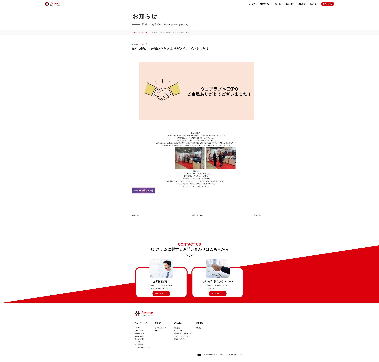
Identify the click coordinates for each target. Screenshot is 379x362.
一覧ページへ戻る (196, 215)
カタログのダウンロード (142, 347)
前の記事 (135, 215)
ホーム (134, 32)
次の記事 (257, 215)
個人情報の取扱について (210, 354)
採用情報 (199, 323)
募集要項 (198, 328)
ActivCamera (139, 330)
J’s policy (178, 323)
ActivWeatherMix (140, 333)
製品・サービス (141, 323)
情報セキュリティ (179, 339)
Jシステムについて (160, 328)
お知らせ (144, 32)
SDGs (156, 330)
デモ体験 (137, 342)
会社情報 (158, 323)
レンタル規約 (178, 330)
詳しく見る (159, 293)
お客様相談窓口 (139, 344)
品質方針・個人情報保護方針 (183, 333)
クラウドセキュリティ (181, 336)
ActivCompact (139, 336)
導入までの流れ (139, 339)
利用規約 (177, 328)
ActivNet (137, 328)
